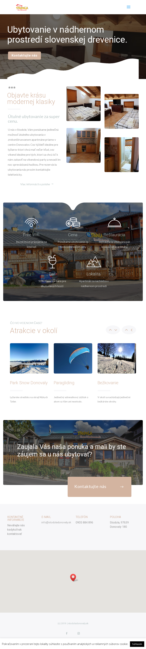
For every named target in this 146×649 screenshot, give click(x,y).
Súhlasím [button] (137, 644)
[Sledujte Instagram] (78, 633)
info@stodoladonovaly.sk (56, 522)
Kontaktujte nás (24, 55)
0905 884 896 (84, 522)
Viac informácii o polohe (35, 184)
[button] (74, 577)
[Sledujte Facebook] (67, 633)
